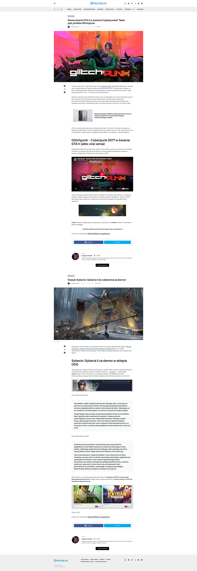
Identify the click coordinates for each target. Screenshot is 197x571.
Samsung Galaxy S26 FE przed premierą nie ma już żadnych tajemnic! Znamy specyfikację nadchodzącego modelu (113, 115)
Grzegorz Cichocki (87, 255)
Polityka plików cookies (87, 561)
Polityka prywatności (101, 561)
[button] (54, 3)
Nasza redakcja (94, 559)
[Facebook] (142, 3)
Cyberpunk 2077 (106, 86)
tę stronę (113, 372)
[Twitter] (135, 3)
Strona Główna (85, 559)
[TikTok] (125, 3)
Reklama (102, 559)
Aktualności (71, 16)
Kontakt (108, 559)
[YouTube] (128, 3)
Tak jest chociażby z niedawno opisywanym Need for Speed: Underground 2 (101, 348)
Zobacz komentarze (102, 265)
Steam (80, 224)
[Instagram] (132, 3)
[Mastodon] (138, 3)
